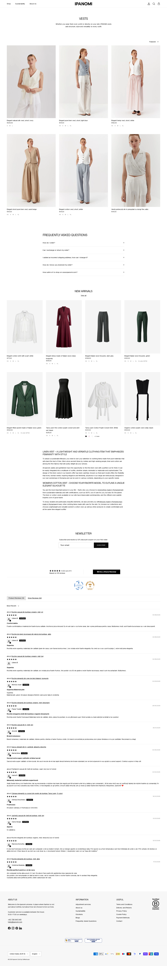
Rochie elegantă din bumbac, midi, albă (26, 859)
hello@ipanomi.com (15, 922)
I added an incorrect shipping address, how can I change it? (65, 257)
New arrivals (83, 291)
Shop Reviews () (35, 598)
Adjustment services (83, 904)
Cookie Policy (121, 914)
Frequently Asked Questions (86, 921)
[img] (60, 571)
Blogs (78, 918)
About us (79, 908)
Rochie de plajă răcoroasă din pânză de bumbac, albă (31, 634)
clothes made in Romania (110, 490)
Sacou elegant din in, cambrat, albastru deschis (29, 747)
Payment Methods (123, 918)
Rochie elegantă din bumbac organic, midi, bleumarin (31, 703)
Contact (119, 921)
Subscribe (101, 545)
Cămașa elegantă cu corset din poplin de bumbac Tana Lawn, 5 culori (37, 793)
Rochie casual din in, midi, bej (22, 725)
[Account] (148, 3)
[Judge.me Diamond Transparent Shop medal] (78, 585)
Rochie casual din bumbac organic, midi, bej (28, 656)
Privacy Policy (121, 911)
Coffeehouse (26, 959)
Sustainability (20, 4)
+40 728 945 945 (14, 920)
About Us (33, 4)
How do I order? (49, 243)
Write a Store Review (106, 572)
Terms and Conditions (124, 904)
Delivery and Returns (124, 908)
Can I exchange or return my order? (56, 250)
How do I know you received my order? (57, 265)
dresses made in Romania (109, 502)
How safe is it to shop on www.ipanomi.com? (60, 272)
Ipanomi (15, 959)
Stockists (79, 914)
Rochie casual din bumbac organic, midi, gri (27, 612)
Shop (9, 4)
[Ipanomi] (83, 3)
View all (83, 296)
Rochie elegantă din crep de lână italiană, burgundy (30, 678)
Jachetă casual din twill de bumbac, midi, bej (28, 816)
